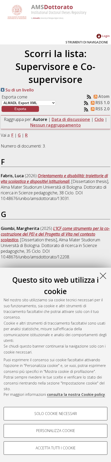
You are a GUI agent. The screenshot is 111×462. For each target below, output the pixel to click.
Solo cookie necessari (55, 413)
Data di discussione (71, 119)
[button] (20, 109)
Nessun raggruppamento (55, 125)
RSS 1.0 (101, 102)
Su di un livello (19, 90)
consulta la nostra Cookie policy (76, 394)
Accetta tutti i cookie (56, 447)
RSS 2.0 (101, 109)
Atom (103, 96)
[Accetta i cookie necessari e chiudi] (103, 276)
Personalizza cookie (55, 430)
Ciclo (99, 119)
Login (105, 36)
